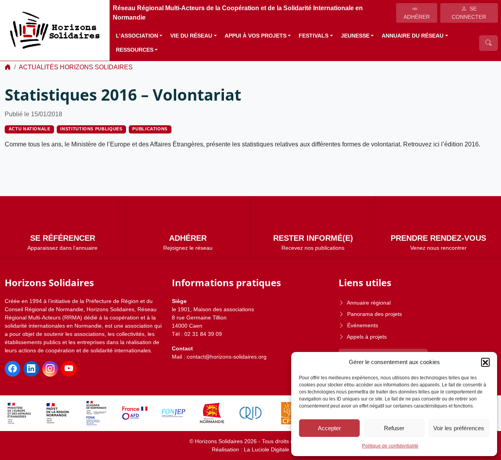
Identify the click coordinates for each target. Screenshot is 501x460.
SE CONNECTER (469, 12)
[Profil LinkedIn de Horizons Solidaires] (31, 369)
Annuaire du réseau (412, 36)
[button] (485, 362)
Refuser (394, 428)
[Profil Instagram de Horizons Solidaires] (50, 369)
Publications (150, 128)
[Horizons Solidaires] (55, 30)
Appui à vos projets (256, 36)
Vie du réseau (191, 36)
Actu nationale (29, 128)
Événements (362, 325)
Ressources (134, 50)
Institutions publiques (91, 128)
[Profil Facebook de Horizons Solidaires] (12, 369)
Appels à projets (367, 337)
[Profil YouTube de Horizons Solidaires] (69, 369)
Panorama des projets (374, 314)
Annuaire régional (369, 302)
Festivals (313, 36)
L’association (137, 36)
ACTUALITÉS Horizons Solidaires (76, 67)
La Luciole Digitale (266, 449)
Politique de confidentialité (390, 446)
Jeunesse (355, 36)
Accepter (329, 428)
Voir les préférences (458, 428)
